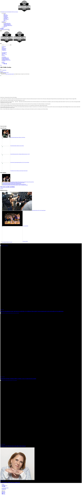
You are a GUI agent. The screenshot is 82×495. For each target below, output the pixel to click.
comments (1, 71)
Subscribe (1, 188)
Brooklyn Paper (6, 15)
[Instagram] (5, 63)
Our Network (4, 46)
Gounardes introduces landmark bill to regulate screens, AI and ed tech (18, 378)
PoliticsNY (3, 55)
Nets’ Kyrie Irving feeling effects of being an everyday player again (15, 182)
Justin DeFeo (4, 70)
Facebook (3, 492)
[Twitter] (1, 28)
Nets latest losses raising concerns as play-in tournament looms (12, 183)
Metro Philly (5, 18)
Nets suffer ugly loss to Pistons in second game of (18, 170)
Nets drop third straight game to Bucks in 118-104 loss (17, 137)
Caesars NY (5, 26)
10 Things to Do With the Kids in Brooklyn (13, 446)
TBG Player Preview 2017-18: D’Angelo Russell (38, 210)
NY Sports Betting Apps (7, 23)
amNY (3, 47)
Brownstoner (5, 16)
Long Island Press (4, 52)
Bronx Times (5, 14)
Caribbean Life (4, 50)
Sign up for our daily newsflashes (7, 186)
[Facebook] (0, 28)
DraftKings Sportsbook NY (7, 24)
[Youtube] (6, 63)
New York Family (6, 19)
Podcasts (3, 21)
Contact (4, 491)
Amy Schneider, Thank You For (10, 482)
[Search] (9, 30)
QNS (4, 20)
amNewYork (2, 309)
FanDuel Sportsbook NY (5, 58)
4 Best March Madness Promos (8, 25)
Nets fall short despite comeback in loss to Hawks (17, 145)
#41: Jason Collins (25, 241)
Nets (1, 65)
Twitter (4, 493)
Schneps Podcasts (2, 480)
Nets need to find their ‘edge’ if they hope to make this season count (15, 184)
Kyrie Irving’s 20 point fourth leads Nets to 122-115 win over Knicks (19, 162)
